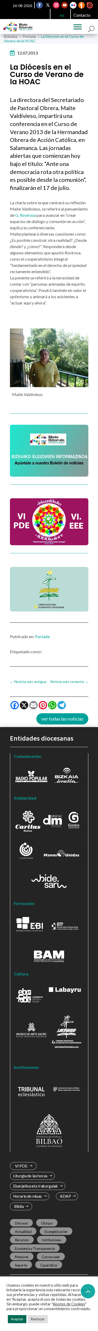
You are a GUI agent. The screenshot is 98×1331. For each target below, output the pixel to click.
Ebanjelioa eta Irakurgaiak (35, 1186)
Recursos (22, 1240)
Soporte (21, 1265)
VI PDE (21, 1166)
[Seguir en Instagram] (56, 5)
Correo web (51, 1257)
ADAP (65, 1196)
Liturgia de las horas (30, 1176)
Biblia (19, 1206)
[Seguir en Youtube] (64, 5)
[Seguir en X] (47, 5)
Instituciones (51, 1240)
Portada (42, 636)
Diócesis (21, 1223)
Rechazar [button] (38, 1319)
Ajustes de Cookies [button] (69, 1304)
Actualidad (23, 1231)
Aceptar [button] (17, 1319)
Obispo (47, 1223)
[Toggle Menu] (77, 27)
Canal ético (48, 1265)
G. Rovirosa (26, 215)
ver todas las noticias (62, 719)
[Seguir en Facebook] (39, 5)
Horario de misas (27, 1196)
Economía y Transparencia (35, 1248)
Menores (21, 1257)
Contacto (81, 15)
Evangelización (55, 1231)
